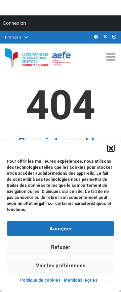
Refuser (60, 247)
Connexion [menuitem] (14, 23)
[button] (111, 148)
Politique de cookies (40, 280)
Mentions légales (80, 280)
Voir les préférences (60, 266)
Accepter (60, 229)
